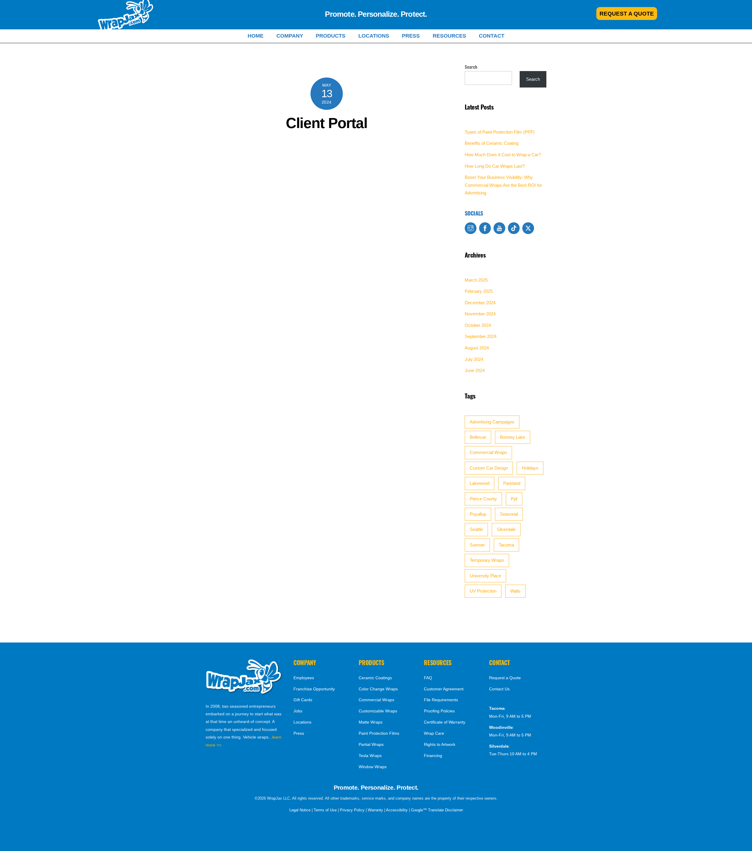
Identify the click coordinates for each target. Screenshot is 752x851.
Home (255, 36)
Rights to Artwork (439, 744)
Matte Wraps (370, 722)
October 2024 (478, 325)
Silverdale (506, 529)
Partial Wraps (371, 744)
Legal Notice (299, 810)
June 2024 (475, 370)
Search (471, 66)
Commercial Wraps (488, 452)
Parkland (511, 483)
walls (515, 590)
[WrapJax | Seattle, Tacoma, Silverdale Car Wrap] (244, 693)
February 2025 (479, 291)
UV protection (483, 590)
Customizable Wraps (378, 711)
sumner (477, 544)
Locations (373, 36)
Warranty (375, 810)
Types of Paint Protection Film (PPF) (500, 132)
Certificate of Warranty (444, 722)
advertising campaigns (492, 421)
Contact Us (499, 689)
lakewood (479, 483)
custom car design (489, 467)
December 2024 (480, 302)
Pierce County (483, 498)
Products (330, 36)
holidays (530, 467)
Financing (433, 755)
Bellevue (478, 437)
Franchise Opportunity (314, 689)
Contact (491, 36)
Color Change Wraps (378, 689)
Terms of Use (325, 810)
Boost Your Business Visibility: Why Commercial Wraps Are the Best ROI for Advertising (503, 185)
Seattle (476, 529)
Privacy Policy (352, 810)
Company (289, 36)
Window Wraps (373, 766)
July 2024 (474, 359)
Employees (303, 677)
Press (411, 36)
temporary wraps (487, 560)
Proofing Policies (439, 711)
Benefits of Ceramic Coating (491, 143)
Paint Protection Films (379, 733)
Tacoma (506, 544)
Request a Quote (505, 677)
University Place (485, 575)
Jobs (297, 711)
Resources (449, 36)
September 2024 (480, 336)
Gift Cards (302, 699)
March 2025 (476, 280)
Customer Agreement (444, 689)
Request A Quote (627, 13)
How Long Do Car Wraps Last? (495, 166)
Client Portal (326, 123)
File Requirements (441, 699)
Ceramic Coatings (375, 677)
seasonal (509, 514)
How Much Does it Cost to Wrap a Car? (503, 154)
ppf (514, 498)
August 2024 (477, 347)
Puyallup (478, 514)
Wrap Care (434, 733)
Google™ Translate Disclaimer (437, 810)
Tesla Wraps (370, 755)
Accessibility (397, 810)
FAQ (428, 677)
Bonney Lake (512, 437)
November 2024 (480, 313)
